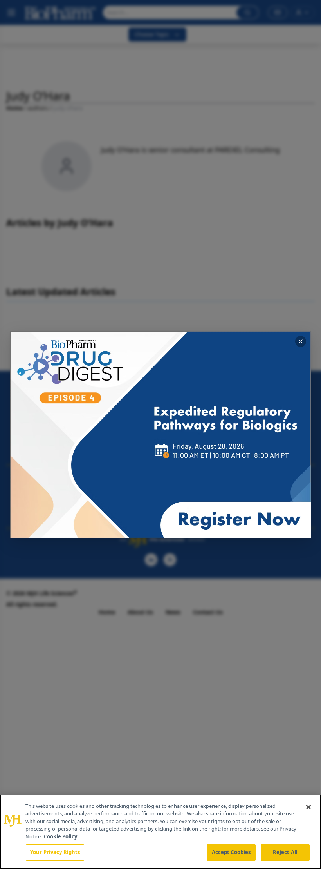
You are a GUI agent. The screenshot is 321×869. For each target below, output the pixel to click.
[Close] (308, 807)
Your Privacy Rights (55, 852)
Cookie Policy (60, 836)
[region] (160, 832)
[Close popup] (300, 341)
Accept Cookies (231, 852)
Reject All (285, 852)
